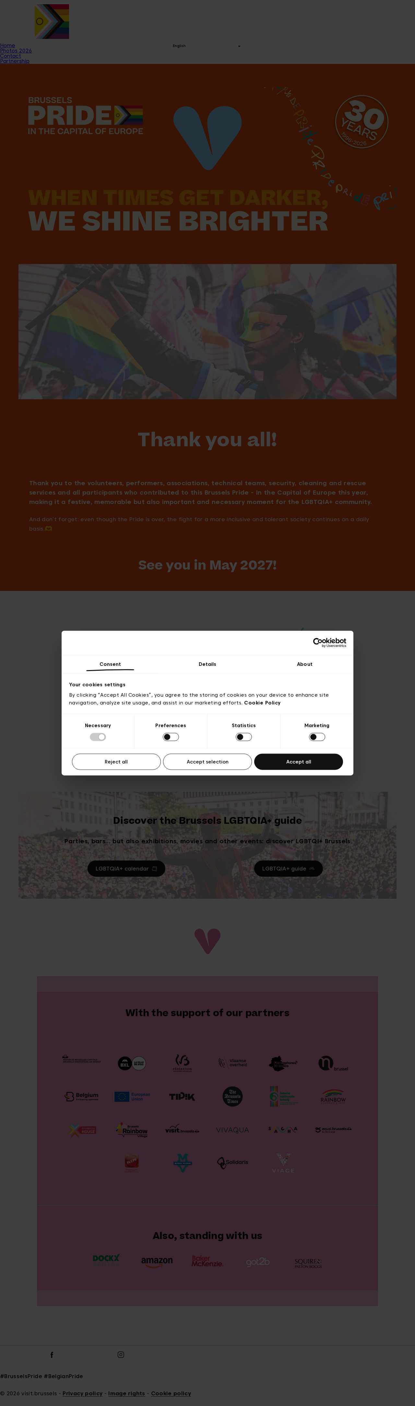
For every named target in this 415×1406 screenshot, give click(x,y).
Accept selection (208, 762)
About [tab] (305, 664)
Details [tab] (208, 664)
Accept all (298, 762)
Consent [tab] (110, 664)
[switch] (171, 737)
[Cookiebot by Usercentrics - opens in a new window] (318, 643)
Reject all (116, 762)
